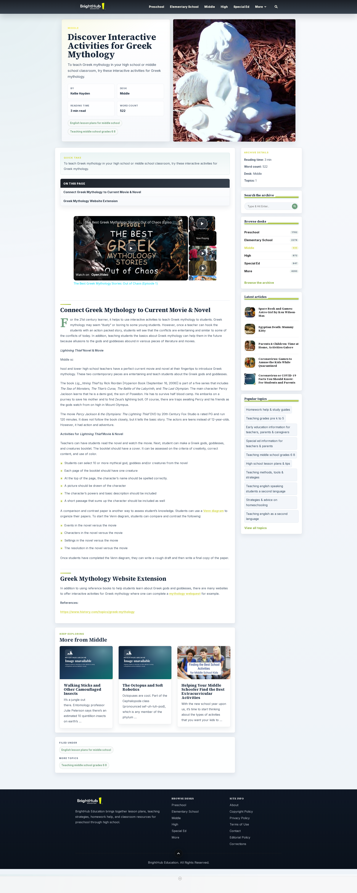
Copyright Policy (241, 811)
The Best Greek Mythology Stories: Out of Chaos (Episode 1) (130, 222)
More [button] (259, 7)
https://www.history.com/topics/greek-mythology (97, 612)
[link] (79, 222)
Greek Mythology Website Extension (90, 201)
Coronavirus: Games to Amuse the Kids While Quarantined (275, 362)
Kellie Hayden (80, 93)
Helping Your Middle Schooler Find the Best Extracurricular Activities (202, 691)
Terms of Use (239, 824)
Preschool (156, 7)
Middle (209, 7)
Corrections (238, 844)
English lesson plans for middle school (95, 123)
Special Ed (242, 7)
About (234, 805)
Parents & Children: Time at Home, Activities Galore (278, 345)
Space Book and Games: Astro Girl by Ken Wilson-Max (277, 312)
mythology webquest (185, 593)
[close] (180, 878)
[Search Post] (295, 206)
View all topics (255, 528)
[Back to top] (178, 853)
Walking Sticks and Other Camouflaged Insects (82, 689)
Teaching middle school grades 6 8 (92, 131)
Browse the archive (259, 283)
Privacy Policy (240, 818)
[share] (180, 220)
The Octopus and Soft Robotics (143, 687)
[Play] (202, 253)
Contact (235, 831)
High (224, 7)
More (270, 271)
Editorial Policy (240, 837)
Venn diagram (213, 511)
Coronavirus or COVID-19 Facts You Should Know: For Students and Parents (277, 378)
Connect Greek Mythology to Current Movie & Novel (102, 192)
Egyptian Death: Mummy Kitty (276, 329)
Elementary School (184, 7)
